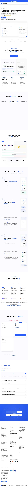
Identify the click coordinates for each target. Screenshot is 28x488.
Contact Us (11, 457)
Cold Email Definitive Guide (4, 455)
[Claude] (12, 461)
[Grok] (17, 461)
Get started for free (13, 55)
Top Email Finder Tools (4, 475)
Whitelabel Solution (3, 435)
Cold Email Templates (4, 461)
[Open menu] (26, 3)
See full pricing (13, 355)
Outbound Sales (12, 430)
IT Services (11, 427)
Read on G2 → (8, 305)
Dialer (2, 427)
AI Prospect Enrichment (4, 430)
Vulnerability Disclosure (13, 466)
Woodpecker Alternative (22, 448)
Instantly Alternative (21, 446)
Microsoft (19, 415)
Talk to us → (17, 399)
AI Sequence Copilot (3, 428)
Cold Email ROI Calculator (13, 444)
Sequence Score (3, 444)
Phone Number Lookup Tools (4, 472)
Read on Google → (19, 305)
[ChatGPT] (10, 461)
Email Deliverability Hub (22, 429)
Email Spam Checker (3, 442)
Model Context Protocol (4, 429)
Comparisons (20, 436)
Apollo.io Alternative (21, 449)
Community (20, 439)
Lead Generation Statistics (4, 469)
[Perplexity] (15, 461)
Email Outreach (3, 426)
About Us (11, 455)
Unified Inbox (2, 434)
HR (10, 431)
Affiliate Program (21, 438)
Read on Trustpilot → (13, 305)
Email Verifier (2, 441)
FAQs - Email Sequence (4, 478)
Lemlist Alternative (21, 447)
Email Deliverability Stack (4, 436)
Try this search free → (24, 122)
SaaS (10, 426)
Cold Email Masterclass (22, 426)
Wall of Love (20, 437)
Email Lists (20, 432)
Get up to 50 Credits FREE (14, 1)
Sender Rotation (3, 443)
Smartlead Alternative (22, 445)
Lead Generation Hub (21, 430)
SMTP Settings (3, 479)
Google (10, 415)
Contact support (3, 370)
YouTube (12, 485)
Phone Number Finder (4, 448)
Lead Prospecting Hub (22, 431)
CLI (10, 450)
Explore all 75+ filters (14, 124)
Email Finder (11, 441)
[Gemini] (14, 461)
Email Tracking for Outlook (4, 451)
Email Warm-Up (3, 437)
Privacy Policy (12, 456)
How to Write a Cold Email (4, 456)
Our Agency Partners (12, 434)
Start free (3, 17)
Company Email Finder (13, 442)
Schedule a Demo (4, 481)
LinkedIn (10, 485)
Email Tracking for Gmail (4, 450)
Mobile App (2, 449)
